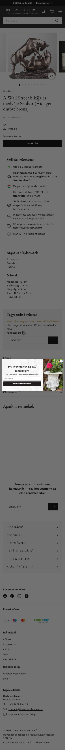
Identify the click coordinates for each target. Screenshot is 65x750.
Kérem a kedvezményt (22, 383)
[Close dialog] (61, 361)
